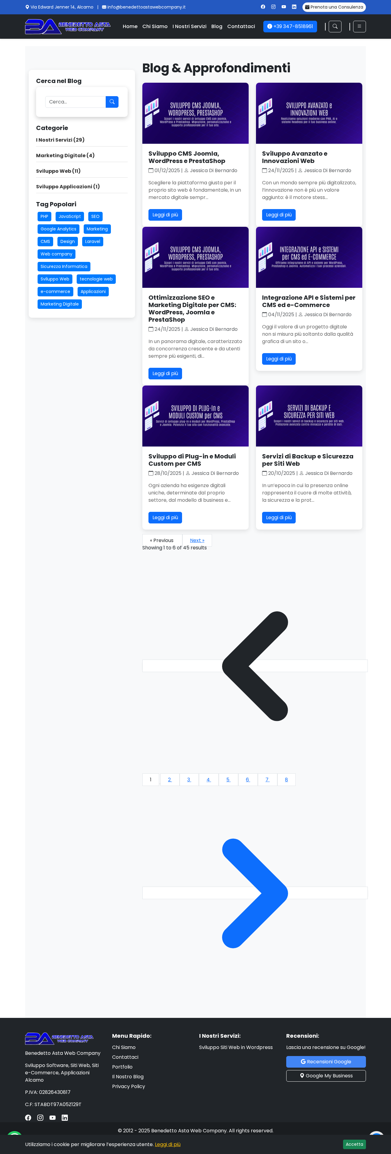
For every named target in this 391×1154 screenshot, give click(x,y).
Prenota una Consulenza (336, 7)
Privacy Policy (128, 1086)
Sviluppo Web (55, 279)
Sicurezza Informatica (64, 266)
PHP (44, 216)
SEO (95, 216)
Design (67, 241)
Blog (216, 26)
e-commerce (55, 291)
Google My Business (329, 1075)
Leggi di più (165, 214)
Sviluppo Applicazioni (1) (68, 186)
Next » (197, 540)
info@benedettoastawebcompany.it (147, 7)
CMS (45, 241)
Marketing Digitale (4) (65, 155)
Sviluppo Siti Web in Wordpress (236, 1047)
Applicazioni (93, 291)
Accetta (354, 1144)
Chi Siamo (155, 26)
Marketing (97, 229)
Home (130, 26)
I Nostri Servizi (189, 26)
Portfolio (122, 1066)
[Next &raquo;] (255, 893)
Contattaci (241, 26)
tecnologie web (96, 279)
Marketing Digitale (60, 304)
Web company (56, 254)
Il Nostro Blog (128, 1076)
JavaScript (70, 216)
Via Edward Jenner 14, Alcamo (63, 7)
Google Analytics (58, 229)
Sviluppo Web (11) (58, 171)
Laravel (92, 241)
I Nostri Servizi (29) (60, 139)
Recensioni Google (328, 1061)
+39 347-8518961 (292, 26)
